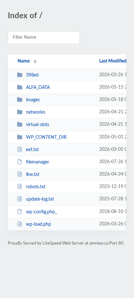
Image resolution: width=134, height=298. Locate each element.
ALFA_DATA (38, 87)
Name (24, 61)
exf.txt (32, 150)
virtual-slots (37, 124)
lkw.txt (32, 174)
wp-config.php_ (41, 212)
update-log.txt (40, 199)
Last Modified (113, 61)
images (33, 100)
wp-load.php (38, 224)
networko (35, 112)
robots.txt (36, 187)
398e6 (32, 75)
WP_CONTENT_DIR (46, 137)
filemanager (37, 162)
